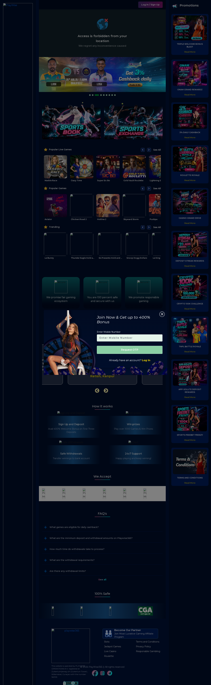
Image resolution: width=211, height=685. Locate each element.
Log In (146, 360)
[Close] (162, 314)
